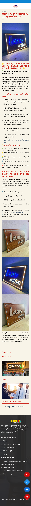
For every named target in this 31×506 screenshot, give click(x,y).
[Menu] (2, 5)
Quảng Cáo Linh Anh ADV (14, 407)
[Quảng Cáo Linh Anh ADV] (15, 6)
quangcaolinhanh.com (16, 212)
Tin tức (4, 11)
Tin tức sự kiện (6, 352)
